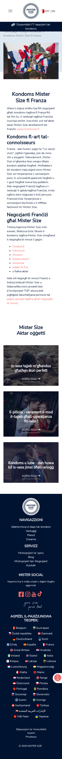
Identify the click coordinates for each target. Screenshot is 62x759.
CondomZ (18, 246)
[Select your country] (42, 10)
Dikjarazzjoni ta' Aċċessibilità (31, 729)
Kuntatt (31, 565)
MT (47, 11)
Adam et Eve (20, 267)
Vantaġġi (31, 531)
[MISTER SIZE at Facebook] (21, 594)
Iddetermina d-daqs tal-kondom (31, 527)
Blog (31, 557)
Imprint (31, 733)
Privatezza (31, 736)
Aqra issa (30, 379)
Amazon (17, 255)
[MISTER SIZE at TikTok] (40, 594)
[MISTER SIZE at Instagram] (27, 594)
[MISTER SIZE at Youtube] (34, 594)
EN (53, 11)
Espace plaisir (20, 259)
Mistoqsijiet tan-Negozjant (31, 561)
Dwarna (31, 539)
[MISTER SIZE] (31, 506)
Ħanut (31, 535)
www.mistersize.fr (28, 129)
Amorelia (18, 263)
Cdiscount (18, 251)
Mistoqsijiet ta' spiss (31, 553)
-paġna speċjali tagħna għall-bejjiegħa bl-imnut (30, 299)
